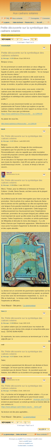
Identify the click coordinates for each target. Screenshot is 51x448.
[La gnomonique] (25, 6)
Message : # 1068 (8, 323)
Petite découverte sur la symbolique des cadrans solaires (24, 29)
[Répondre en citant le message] (44, 47)
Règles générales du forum (11, 35)
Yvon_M (9, 172)
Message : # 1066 (8, 185)
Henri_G (4, 311)
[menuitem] (6, 18)
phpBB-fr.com (29, 443)
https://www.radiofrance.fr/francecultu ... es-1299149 (21, 114)
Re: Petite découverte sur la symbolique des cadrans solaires (21, 137)
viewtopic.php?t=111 (41, 399)
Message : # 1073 (8, 356)
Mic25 (3, 129)
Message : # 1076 (8, 391)
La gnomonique (29, 306)
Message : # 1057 (8, 141)
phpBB (20, 439)
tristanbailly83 (5, 45)
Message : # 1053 (8, 58)
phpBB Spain (28, 441)
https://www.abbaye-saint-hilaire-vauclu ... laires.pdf (21, 407)
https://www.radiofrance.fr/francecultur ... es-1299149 (18, 124)
